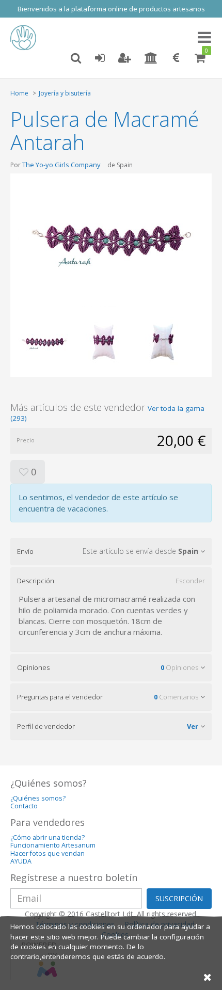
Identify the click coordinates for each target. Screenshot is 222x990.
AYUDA (20, 861)
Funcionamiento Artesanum (53, 845)
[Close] (207, 977)
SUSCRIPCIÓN (179, 898)
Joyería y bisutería (65, 93)
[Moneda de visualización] (176, 58)
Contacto (24, 806)
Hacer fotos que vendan (47, 853)
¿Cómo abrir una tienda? (47, 837)
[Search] (76, 58)
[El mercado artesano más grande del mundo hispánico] (25, 38)
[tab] (111, 551)
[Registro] (125, 58)
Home (19, 93)
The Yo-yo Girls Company (61, 164)
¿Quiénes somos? (38, 798)
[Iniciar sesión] (100, 58)
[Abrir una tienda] (151, 58)
